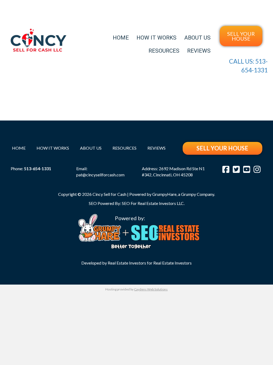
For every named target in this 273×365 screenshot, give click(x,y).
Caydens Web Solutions (151, 289)
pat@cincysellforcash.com (100, 174)
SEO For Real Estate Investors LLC (153, 203)
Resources (163, 51)
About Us (197, 37)
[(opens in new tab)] (99, 227)
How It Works (156, 37)
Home (121, 37)
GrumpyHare (164, 194)
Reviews (199, 51)
